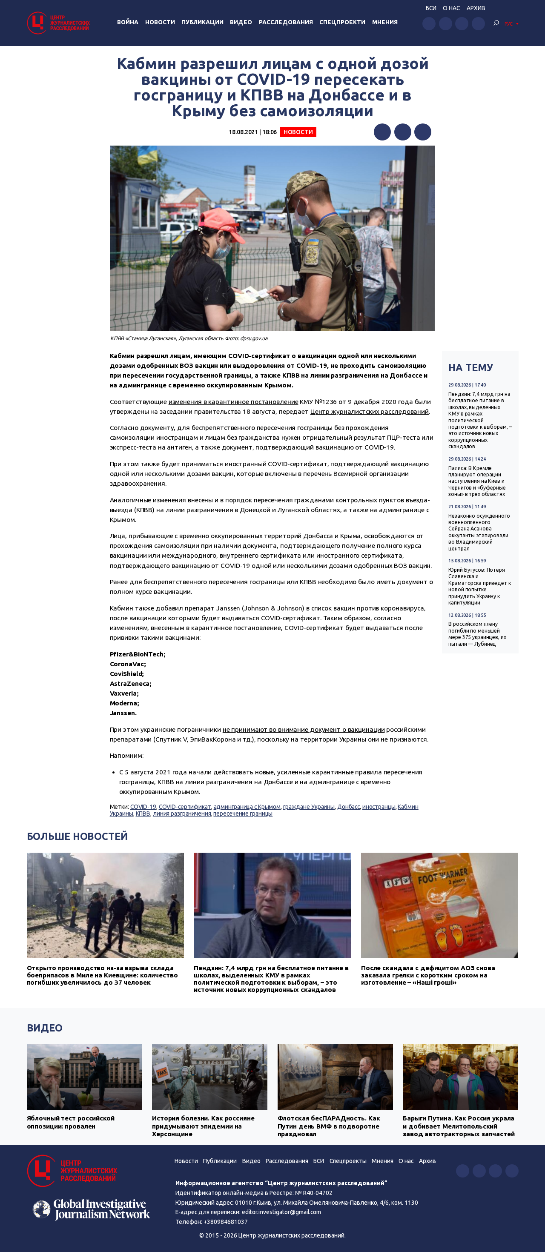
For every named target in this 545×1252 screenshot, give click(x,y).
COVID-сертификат (185, 806)
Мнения (385, 22)
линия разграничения (182, 813)
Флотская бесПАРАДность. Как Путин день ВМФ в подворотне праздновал (329, 1125)
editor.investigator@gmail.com (281, 1212)
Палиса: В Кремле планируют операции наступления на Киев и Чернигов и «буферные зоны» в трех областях (477, 481)
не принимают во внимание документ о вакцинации (304, 729)
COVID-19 (143, 806)
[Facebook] (382, 131)
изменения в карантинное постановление (233, 401)
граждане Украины (309, 806)
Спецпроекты (348, 1160)
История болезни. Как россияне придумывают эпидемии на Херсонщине (203, 1125)
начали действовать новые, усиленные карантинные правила (285, 772)
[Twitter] (402, 131)
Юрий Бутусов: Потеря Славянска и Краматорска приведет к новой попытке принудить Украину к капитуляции (479, 586)
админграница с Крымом (247, 806)
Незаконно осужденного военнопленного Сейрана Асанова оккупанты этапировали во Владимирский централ (479, 532)
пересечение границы (242, 813)
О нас (451, 8)
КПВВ (143, 813)
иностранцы (379, 806)
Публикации (202, 22)
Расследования (286, 22)
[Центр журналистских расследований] (59, 22)
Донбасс (348, 806)
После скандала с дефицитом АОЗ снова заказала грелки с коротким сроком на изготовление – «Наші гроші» (428, 975)
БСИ (431, 8)
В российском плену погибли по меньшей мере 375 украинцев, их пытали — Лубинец (477, 633)
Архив (476, 8)
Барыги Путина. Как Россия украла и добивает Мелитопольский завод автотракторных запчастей (459, 1125)
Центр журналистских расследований (369, 411)
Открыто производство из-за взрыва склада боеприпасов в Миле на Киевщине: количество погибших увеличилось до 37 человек (102, 975)
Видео (241, 22)
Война (127, 22)
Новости (160, 22)
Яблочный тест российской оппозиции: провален (71, 1121)
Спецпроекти (342, 22)
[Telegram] (422, 131)
